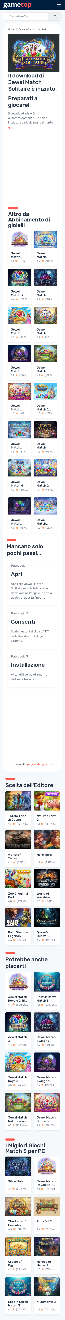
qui (10, 127)
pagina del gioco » (39, 764)
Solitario (42, 29)
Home (11, 29)
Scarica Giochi (26, 29)
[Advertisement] (32, 167)
